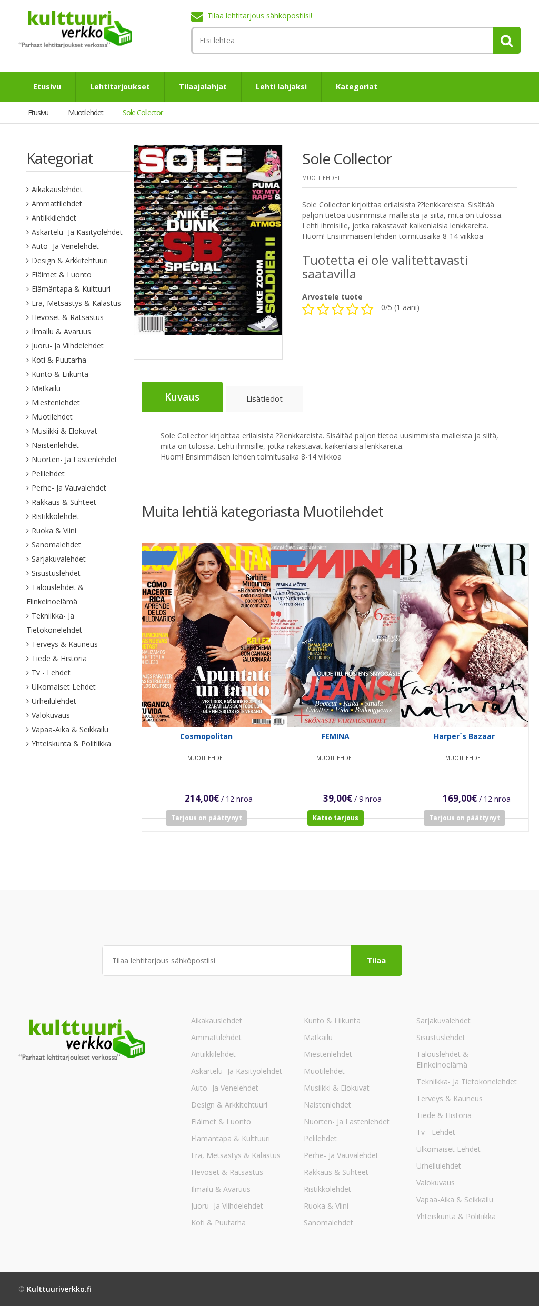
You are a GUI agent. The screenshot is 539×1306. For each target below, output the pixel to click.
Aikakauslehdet (57, 189)
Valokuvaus (51, 715)
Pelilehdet (48, 473)
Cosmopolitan (206, 736)
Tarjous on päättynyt (206, 817)
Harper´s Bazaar (464, 736)
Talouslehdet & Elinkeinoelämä (442, 1059)
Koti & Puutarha (59, 360)
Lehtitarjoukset (120, 87)
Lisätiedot (264, 398)
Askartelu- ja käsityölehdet (77, 232)
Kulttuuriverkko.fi (59, 1289)
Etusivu (47, 87)
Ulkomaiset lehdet (64, 687)
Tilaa (376, 960)
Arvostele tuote (332, 297)
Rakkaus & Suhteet (64, 502)
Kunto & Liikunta (60, 374)
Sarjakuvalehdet (59, 559)
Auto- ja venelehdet (65, 246)
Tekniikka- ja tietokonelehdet (466, 1081)
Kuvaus (182, 397)
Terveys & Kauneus (65, 644)
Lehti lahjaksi (281, 87)
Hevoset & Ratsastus (68, 317)
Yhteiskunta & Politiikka (71, 744)
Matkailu (46, 388)
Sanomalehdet (56, 545)
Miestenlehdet (56, 402)
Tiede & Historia (59, 658)
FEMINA (336, 736)
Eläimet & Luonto (62, 275)
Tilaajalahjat (203, 87)
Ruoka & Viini (54, 530)
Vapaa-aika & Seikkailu (70, 729)
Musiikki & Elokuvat (64, 431)
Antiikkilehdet (54, 218)
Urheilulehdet (54, 701)
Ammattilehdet (57, 203)
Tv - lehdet (51, 672)
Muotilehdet (52, 417)
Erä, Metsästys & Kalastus (76, 303)
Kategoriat (356, 87)
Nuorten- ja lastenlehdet (74, 459)
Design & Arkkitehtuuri (70, 260)
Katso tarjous (335, 817)
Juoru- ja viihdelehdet (68, 346)
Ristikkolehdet (55, 516)
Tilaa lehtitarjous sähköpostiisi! (259, 16)
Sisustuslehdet (56, 573)
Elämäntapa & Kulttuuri (71, 289)
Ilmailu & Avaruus (61, 331)
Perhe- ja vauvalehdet (69, 488)
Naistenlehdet (55, 445)
